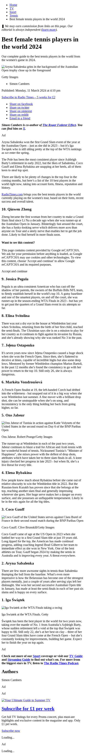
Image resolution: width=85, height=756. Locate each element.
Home (13, 5)
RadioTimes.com (12, 194)
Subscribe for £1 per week (28, 708)
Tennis (13, 15)
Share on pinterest (20, 111)
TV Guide (76, 656)
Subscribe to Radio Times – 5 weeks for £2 (28, 97)
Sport (12, 12)
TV (11, 8)
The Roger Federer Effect (59, 125)
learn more (49, 29)
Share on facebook (21, 104)
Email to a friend (19, 118)
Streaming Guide (19, 659)
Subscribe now (11, 730)
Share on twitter (19, 107)
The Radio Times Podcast (61, 663)
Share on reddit (18, 114)
